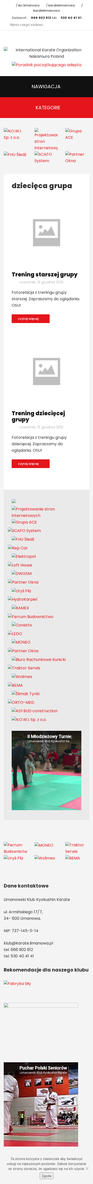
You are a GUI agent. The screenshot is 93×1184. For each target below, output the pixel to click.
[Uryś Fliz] (21, 590)
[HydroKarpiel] (22, 599)
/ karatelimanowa (60, 5)
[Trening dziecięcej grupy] (46, 371)
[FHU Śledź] (15, 154)
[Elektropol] (24, 556)
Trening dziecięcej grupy (38, 416)
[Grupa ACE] (77, 134)
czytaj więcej (28, 319)
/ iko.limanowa (27, 5)
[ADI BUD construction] (35, 711)
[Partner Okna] (77, 157)
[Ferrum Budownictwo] (30, 616)
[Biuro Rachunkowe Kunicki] (39, 659)
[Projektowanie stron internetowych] (46, 139)
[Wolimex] (22, 676)
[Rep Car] (18, 548)
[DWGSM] (21, 573)
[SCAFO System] (46, 157)
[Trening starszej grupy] (46, 232)
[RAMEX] (20, 608)
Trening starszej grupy (45, 274)
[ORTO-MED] (21, 702)
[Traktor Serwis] (24, 668)
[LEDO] (15, 633)
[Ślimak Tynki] (25, 694)
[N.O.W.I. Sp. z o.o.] (15, 134)
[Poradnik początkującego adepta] (46, 65)
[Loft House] (20, 565)
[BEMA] (15, 685)
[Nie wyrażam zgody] (86, 1168)
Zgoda (46, 1176)
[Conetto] (22, 625)
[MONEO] (21, 642)
